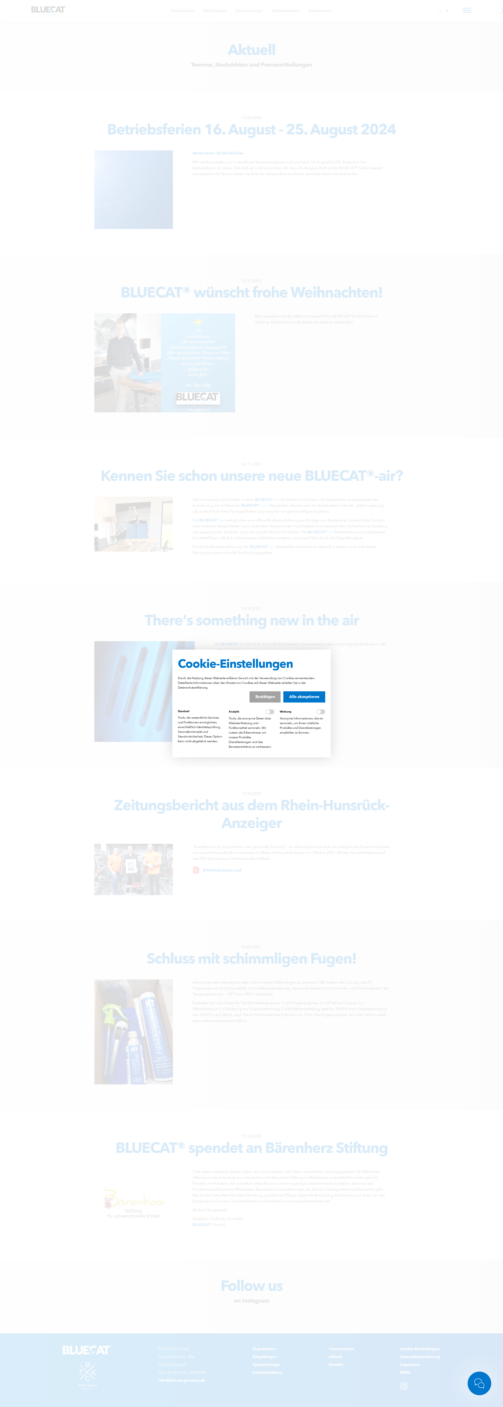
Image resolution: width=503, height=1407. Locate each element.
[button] (265, 697)
